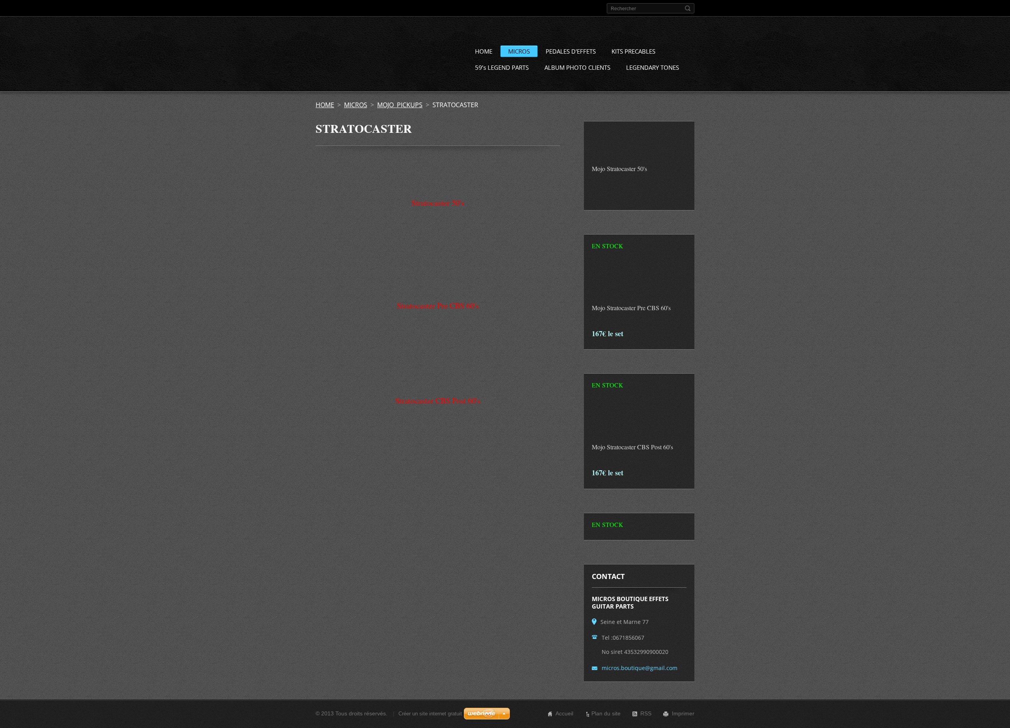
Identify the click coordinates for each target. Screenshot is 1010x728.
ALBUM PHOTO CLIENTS (577, 67)
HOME (483, 51)
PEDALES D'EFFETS (571, 51)
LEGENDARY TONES (652, 67)
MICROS (519, 51)
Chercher (687, 8)
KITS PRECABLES (633, 51)
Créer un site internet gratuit (430, 714)
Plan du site (606, 713)
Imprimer (683, 713)
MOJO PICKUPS (400, 105)
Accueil (564, 713)
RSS (645, 713)
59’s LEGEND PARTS (502, 67)
